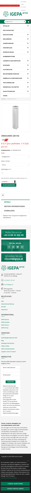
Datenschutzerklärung (7, 304)
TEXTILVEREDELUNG (8, 82)
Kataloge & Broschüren (7, 343)
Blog (2, 340)
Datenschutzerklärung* (9, 386)
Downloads (9, 211)
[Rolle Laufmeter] (5, 181)
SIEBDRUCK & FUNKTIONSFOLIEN (12, 78)
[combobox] (15, 21)
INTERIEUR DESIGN (8, 52)
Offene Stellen (5, 346)
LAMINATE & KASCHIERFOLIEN (11, 61)
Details (7, 202)
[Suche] (24, 21)
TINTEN (5, 95)
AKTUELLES (6, 26)
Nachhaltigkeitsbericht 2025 (9, 338)
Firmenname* (7, 375)
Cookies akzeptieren (15, 483)
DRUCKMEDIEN (7, 39)
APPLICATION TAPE (8, 30)
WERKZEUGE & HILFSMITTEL (11, 87)
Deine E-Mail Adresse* (9, 367)
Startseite (3, 99)
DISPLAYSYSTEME (8, 34)
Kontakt (3, 306)
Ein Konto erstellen (23, 7)
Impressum (4, 309)
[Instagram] (22, 247)
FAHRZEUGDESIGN (8, 43)
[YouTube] (17, 247)
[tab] (15, 202)
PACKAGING (6, 65)
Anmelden (23, 2)
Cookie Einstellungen (15, 488)
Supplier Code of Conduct (8, 351)
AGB (2, 301)
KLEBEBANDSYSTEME (9, 56)
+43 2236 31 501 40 (9, 280)
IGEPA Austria (5, 319)
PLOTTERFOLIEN (7, 69)
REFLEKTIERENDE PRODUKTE (11, 74)
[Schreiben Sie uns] (15, 257)
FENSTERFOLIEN (7, 48)
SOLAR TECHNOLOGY (9, 91)
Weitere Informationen (14, 206)
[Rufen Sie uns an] (15, 233)
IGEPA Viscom (5, 325)
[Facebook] (9, 247)
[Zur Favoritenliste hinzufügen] (3, 195)
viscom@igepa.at (8, 284)
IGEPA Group (4, 328)
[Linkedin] (13, 247)
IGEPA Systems (5, 322)
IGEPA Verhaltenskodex (7, 349)
